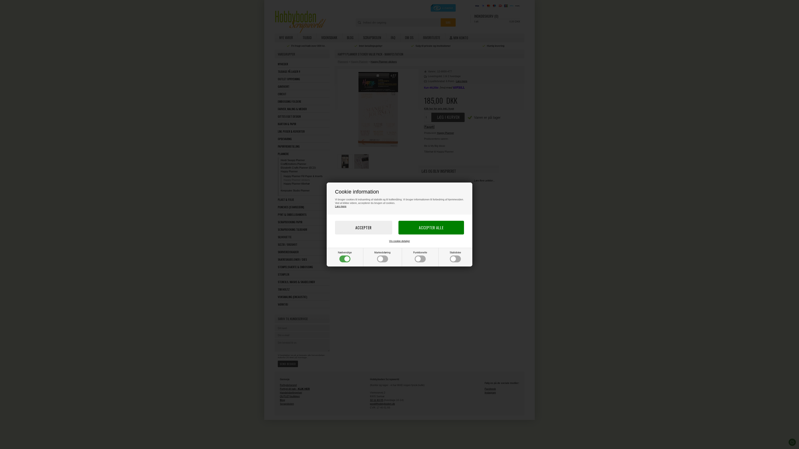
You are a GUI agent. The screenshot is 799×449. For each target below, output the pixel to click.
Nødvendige (345, 252)
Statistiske (455, 252)
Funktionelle (420, 252)
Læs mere (340, 206)
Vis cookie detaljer (399, 241)
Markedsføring (382, 252)
